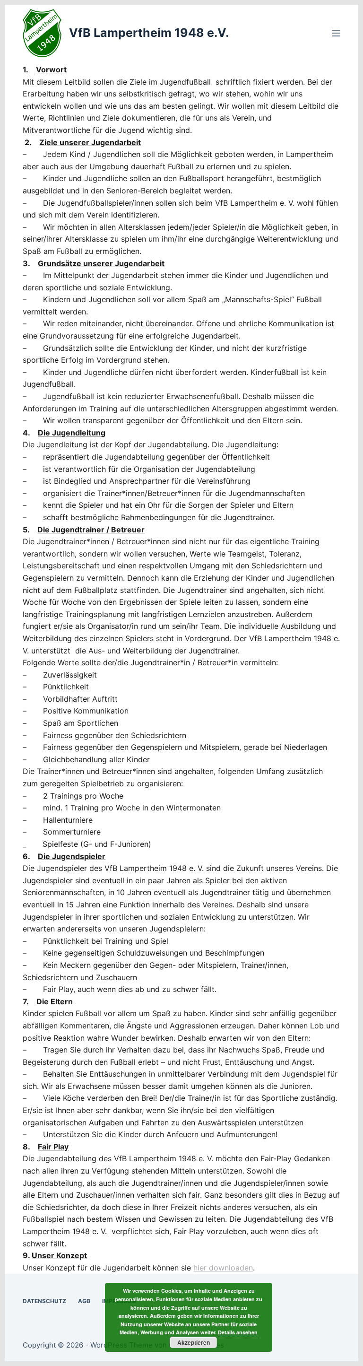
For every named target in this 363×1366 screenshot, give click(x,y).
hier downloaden (223, 1267)
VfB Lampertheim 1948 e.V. (149, 33)
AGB (84, 1301)
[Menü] (336, 33)
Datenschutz (44, 1301)
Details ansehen (238, 1332)
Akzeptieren (193, 1342)
